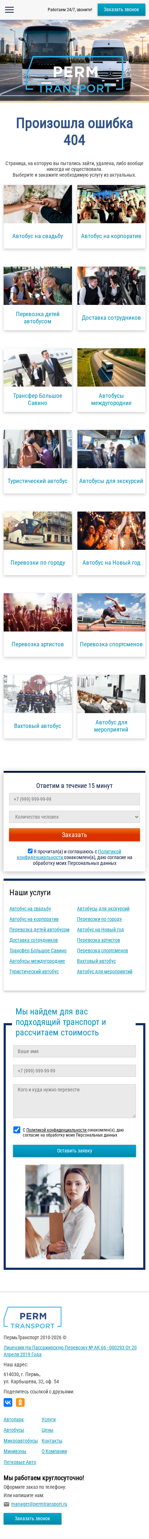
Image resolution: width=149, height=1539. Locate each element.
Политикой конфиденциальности (57, 1130)
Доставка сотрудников (33, 940)
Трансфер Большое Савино (38, 950)
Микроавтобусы (21, 1441)
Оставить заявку (74, 1151)
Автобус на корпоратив (34, 919)
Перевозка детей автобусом (39, 929)
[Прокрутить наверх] (23, 1522)
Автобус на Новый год (100, 929)
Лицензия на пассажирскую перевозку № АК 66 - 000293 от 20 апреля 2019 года (70, 1351)
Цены (48, 1430)
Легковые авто (20, 1462)
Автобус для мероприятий (104, 971)
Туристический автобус (34, 971)
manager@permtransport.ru (39, 1504)
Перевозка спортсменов (102, 950)
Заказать (74, 835)
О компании (54, 1451)
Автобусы (14, 1430)
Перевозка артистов (98, 940)
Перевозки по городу (99, 919)
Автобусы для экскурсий (103, 908)
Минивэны (15, 1451)
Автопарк (14, 1419)
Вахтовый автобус (96, 961)
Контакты (52, 1441)
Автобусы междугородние (37, 961)
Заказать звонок (121, 9)
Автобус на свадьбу (30, 908)
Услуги (49, 1419)
